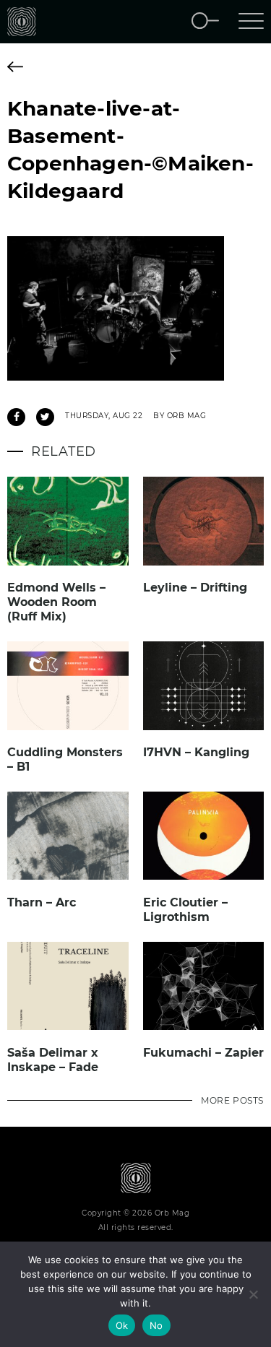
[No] (253, 1294)
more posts (232, 1100)
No (156, 1325)
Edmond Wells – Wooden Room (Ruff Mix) (56, 602)
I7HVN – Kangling (196, 752)
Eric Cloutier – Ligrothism (185, 910)
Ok (122, 1325)
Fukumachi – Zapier (203, 1053)
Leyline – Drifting (195, 587)
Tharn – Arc (41, 902)
